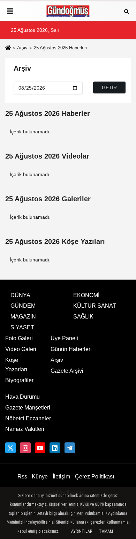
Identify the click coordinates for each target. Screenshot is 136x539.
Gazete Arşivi (67, 371)
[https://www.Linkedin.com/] (55, 447)
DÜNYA (20, 295)
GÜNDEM (23, 306)
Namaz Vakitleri (24, 429)
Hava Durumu (22, 397)
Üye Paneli (64, 338)
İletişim (61, 476)
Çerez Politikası (94, 476)
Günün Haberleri (71, 349)
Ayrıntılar (81, 531)
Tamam (106, 531)
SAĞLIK (83, 317)
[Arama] (126, 11)
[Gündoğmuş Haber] (68, 11)
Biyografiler (19, 380)
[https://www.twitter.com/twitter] (10, 447)
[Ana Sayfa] (8, 48)
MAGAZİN (23, 317)
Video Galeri (20, 349)
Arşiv (22, 47)
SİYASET (22, 327)
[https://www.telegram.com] (70, 447)
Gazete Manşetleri (27, 408)
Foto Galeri (19, 338)
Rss (22, 476)
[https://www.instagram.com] (25, 447)
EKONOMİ (86, 295)
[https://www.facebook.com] (40, 447)
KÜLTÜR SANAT (94, 306)
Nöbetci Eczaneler (28, 418)
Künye (40, 476)
